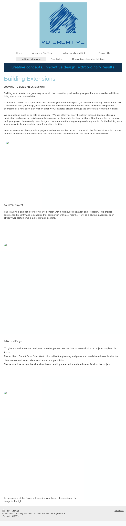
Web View (119, 510)
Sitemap (15, 511)
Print (7, 511)
